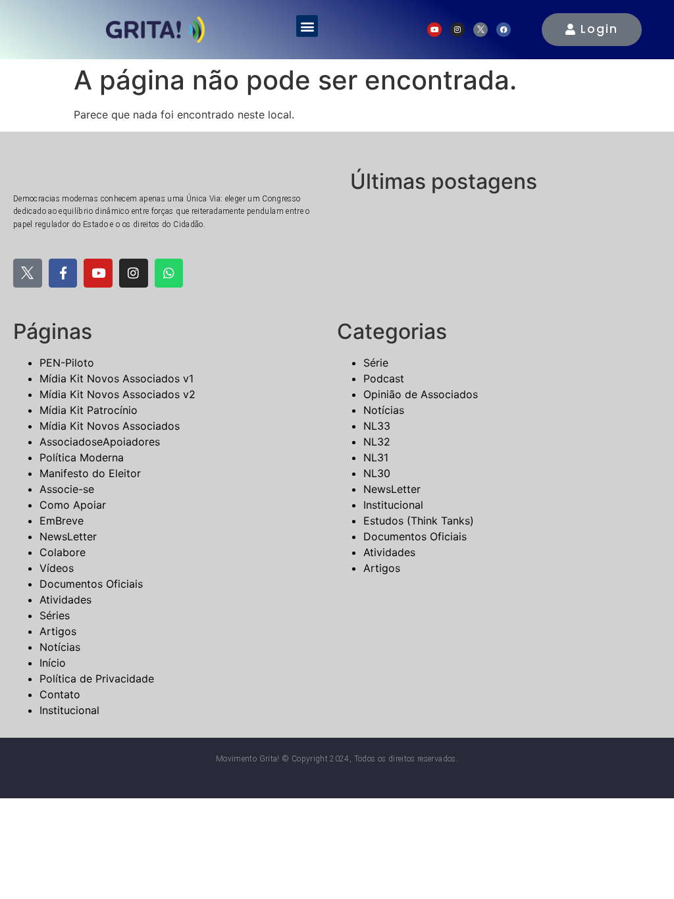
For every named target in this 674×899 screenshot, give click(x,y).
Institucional (69, 710)
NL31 (375, 457)
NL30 (376, 473)
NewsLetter (68, 536)
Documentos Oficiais (91, 583)
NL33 (376, 425)
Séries (54, 615)
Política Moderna (81, 457)
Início (52, 662)
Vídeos (56, 568)
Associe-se (66, 489)
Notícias (59, 647)
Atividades (65, 599)
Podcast (383, 378)
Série (375, 362)
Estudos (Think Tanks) (418, 520)
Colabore (62, 552)
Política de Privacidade (96, 678)
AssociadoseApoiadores (99, 441)
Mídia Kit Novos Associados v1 (116, 378)
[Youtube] (434, 29)
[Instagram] (457, 29)
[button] (307, 26)
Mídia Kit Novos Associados (109, 425)
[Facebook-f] (63, 273)
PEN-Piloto (66, 362)
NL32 (376, 441)
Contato (59, 694)
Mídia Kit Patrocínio (88, 410)
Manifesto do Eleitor (90, 473)
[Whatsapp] (169, 273)
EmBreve (61, 520)
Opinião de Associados (420, 394)
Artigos (57, 631)
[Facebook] (503, 29)
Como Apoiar (72, 504)
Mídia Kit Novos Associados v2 (117, 394)
